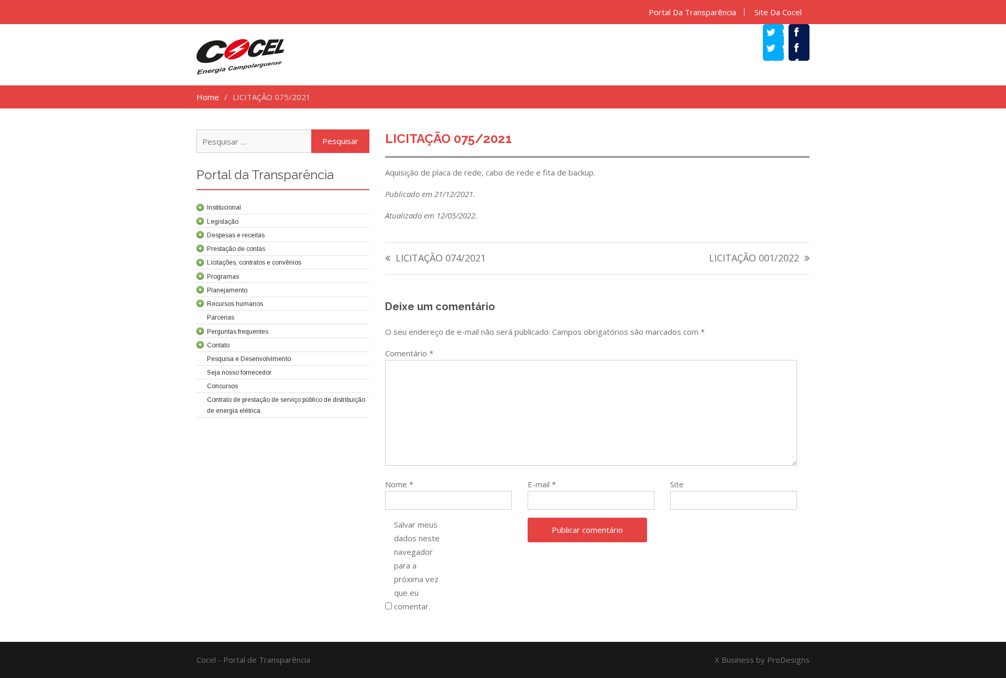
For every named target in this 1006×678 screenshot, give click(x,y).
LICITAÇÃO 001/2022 (754, 258)
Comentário (409, 353)
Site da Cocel (778, 12)
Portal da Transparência (692, 12)
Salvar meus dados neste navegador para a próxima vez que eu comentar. (417, 565)
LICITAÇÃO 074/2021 (441, 258)
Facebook (804, 49)
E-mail (542, 484)
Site (677, 484)
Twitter (778, 49)
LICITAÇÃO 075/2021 (448, 138)
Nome (399, 484)
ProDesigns (788, 659)
